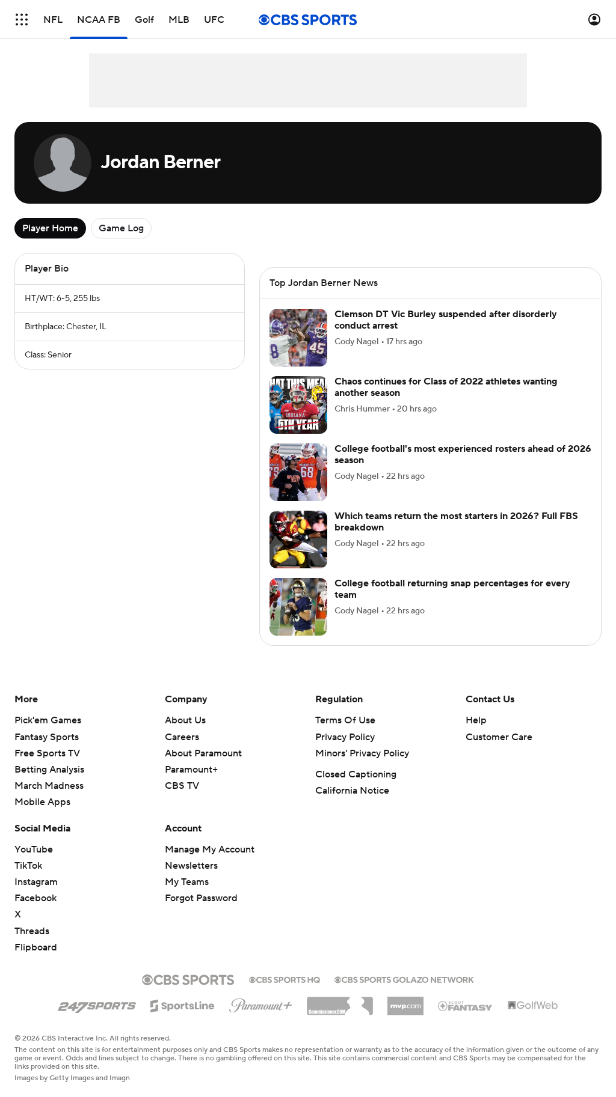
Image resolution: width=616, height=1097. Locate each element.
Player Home (50, 228)
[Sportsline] (182, 1004)
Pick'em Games (47, 720)
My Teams (187, 882)
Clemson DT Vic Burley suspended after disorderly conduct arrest (445, 320)
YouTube (33, 849)
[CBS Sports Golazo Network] (404, 979)
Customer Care (499, 737)
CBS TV (182, 786)
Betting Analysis (49, 770)
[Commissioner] (340, 1001)
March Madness (49, 786)
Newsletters (191, 866)
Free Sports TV (47, 753)
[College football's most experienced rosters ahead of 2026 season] (298, 472)
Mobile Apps (42, 802)
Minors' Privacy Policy (362, 753)
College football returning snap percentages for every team (452, 589)
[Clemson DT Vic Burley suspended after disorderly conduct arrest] (298, 337)
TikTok (28, 866)
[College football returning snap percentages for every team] (298, 607)
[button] (21, 19)
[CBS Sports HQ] (284, 979)
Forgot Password (201, 898)
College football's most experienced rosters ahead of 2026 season (462, 454)
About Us (185, 720)
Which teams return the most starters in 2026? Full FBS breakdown (456, 521)
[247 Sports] (97, 1004)
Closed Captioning (355, 774)
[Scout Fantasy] (465, 1005)
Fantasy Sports (46, 737)
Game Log (121, 228)
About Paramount (203, 753)
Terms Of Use (345, 720)
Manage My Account (209, 849)
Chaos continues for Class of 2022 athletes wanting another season (446, 387)
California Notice (352, 791)
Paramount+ (191, 770)
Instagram (36, 882)
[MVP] (405, 1001)
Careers (182, 737)
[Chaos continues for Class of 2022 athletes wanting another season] (298, 405)
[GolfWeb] (533, 1006)
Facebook (35, 898)
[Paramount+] (260, 1003)
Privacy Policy (345, 737)
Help (476, 720)
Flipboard (35, 947)
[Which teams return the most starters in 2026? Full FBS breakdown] (298, 539)
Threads (31, 931)
